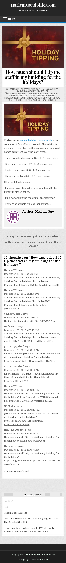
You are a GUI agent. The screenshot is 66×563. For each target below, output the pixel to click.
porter (51, 97)
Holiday (29, 97)
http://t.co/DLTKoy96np (17, 424)
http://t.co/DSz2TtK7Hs (43, 460)
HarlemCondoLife (28, 91)
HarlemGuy (14, 89)
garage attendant (27, 95)
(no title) (8, 501)
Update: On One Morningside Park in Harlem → (33, 236)
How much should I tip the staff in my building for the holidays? (33, 77)
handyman (42, 95)
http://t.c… (50, 361)
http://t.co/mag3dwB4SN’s (18, 361)
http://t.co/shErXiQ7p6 (42, 321)
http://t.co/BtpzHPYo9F (17, 381)
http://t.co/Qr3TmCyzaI (32, 285)
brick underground (38, 93)
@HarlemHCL (21, 93)
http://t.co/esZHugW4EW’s (35, 397)
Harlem (51, 95)
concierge (53, 93)
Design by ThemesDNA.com (33, 559)
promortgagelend (14, 346)
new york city (40, 97)
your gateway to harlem (44, 99)
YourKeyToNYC (13, 313)
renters (20, 99)
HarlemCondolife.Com (33, 5)
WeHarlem (10, 406)
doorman (13, 95)
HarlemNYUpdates (15, 429)
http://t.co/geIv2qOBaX (17, 460)
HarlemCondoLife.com (14, 97)
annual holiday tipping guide (36, 140)
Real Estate (42, 91)
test (6, 507)
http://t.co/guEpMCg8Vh (32, 305)
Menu (11, 19)
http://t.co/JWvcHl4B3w (22, 401)
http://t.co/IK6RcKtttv (25, 341)
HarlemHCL (11, 270)
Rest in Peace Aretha (15, 513)
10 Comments (52, 89)
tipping (28, 99)
